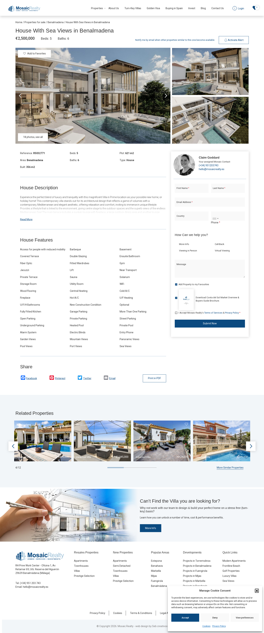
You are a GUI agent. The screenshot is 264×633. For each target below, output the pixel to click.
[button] (257, 590)
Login (120, 350)
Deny (214, 617)
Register (142, 350)
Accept (185, 617)
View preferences (245, 617)
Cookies (206, 626)
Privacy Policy (219, 626)
